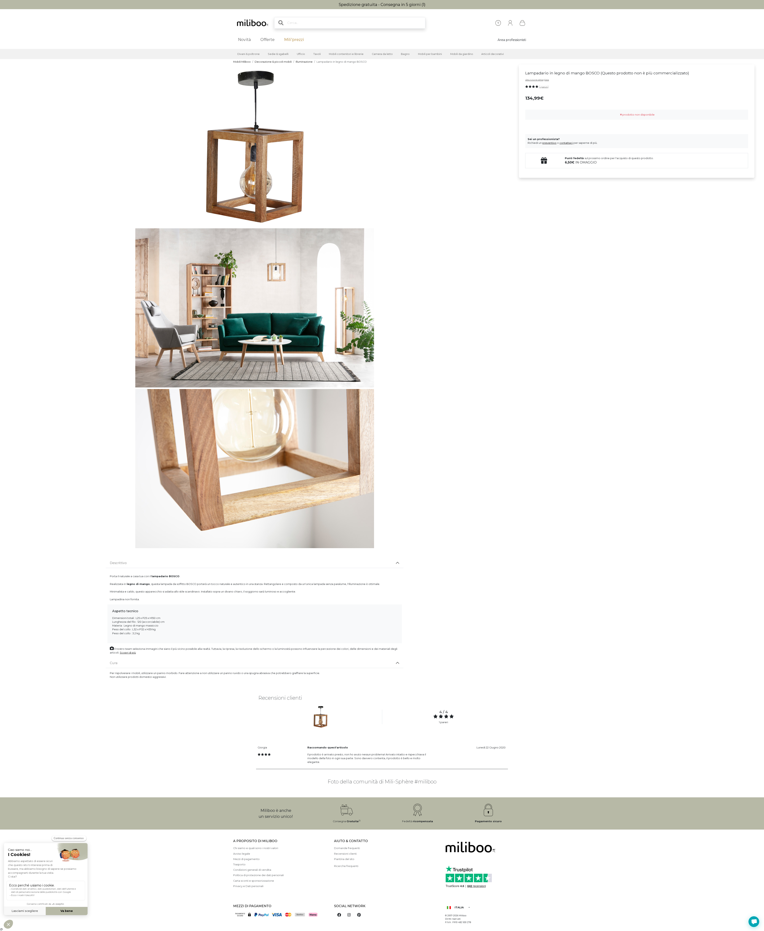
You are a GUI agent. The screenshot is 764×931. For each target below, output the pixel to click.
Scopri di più (128, 652)
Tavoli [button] (317, 54)
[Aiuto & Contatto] (498, 23)
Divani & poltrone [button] (248, 54)
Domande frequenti (347, 848)
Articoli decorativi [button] (492, 54)
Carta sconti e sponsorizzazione (253, 880)
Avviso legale (241, 853)
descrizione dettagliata (537, 79)
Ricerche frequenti (346, 866)
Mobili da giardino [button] (461, 54)
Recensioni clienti (345, 853)
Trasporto (239, 864)
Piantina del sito (344, 859)
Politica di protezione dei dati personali (258, 875)
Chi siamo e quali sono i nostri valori (255, 848)
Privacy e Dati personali (248, 886)
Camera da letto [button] (382, 54)
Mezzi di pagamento (246, 859)
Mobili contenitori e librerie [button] (346, 54)
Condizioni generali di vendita (252, 869)
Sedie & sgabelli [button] (278, 54)
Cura (113, 663)
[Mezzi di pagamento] (281, 914)
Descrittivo (118, 563)
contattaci (566, 143)
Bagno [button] (405, 54)
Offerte (267, 39)
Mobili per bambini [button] (430, 54)
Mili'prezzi (294, 39)
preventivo (549, 143)
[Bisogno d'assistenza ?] (753, 921)
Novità (244, 39)
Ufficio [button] (301, 54)
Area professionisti (512, 40)
